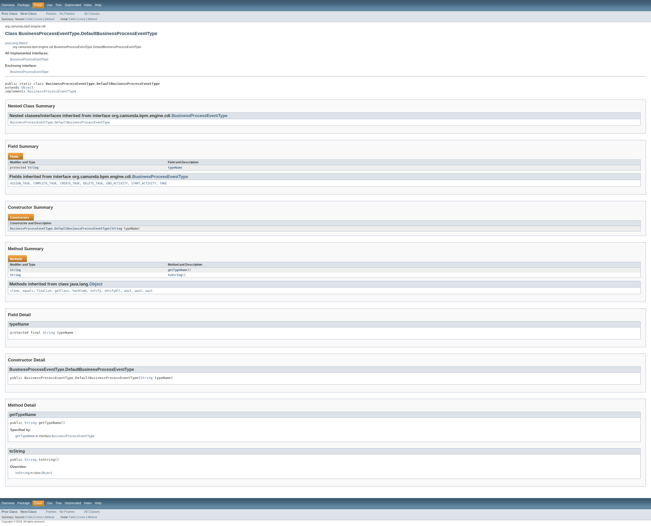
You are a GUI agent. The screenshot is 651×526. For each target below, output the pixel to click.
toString (175, 275)
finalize (44, 291)
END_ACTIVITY (117, 183)
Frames (51, 13)
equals (28, 291)
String (33, 167)
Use (49, 5)
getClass (62, 291)
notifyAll (113, 291)
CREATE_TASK (70, 183)
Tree (58, 5)
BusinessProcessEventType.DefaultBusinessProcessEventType (60, 122)
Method (49, 19)
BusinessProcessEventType (29, 59)
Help (98, 5)
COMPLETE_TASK (44, 183)
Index (88, 5)
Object (27, 87)
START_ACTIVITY (143, 183)
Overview (8, 5)
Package (24, 5)
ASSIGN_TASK (20, 183)
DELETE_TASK (93, 183)
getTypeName (177, 270)
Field (29, 19)
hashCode (79, 291)
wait (127, 291)
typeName (175, 167)
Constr (38, 19)
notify (95, 291)
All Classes (92, 13)
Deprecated (73, 5)
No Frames (67, 13)
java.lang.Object (16, 43)
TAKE (163, 183)
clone (14, 291)
